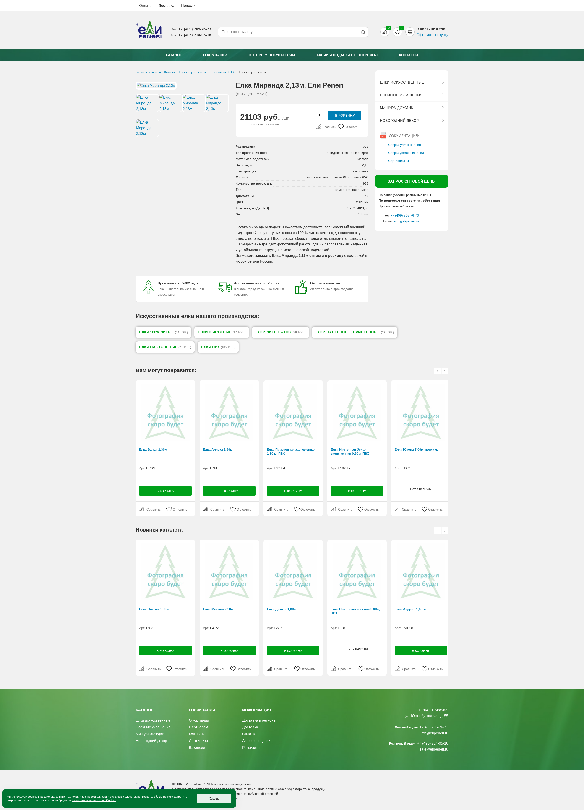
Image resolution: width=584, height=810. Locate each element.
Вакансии (197, 748)
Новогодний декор (399, 121)
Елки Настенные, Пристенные (354, 332)
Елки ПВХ (218, 347)
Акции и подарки (256, 741)
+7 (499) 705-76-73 (405, 215)
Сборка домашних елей (406, 153)
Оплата (145, 6)
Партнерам (198, 727)
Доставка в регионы (259, 720)
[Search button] (363, 32)
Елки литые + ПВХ (280, 332)
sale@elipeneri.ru (434, 749)
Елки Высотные (221, 332)
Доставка (166, 6)
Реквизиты (251, 748)
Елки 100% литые (163, 332)
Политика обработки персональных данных (204, 798)
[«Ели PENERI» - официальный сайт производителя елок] (149, 30)
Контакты (408, 55)
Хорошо (214, 798)
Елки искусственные (402, 82)
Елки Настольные (165, 347)
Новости (188, 6)
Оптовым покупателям (272, 55)
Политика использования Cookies (94, 800)
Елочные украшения (401, 95)
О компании (215, 55)
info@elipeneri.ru (406, 221)
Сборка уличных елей (404, 145)
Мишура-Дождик (396, 108)
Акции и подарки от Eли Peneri (347, 55)
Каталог (174, 55)
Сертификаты (398, 161)
